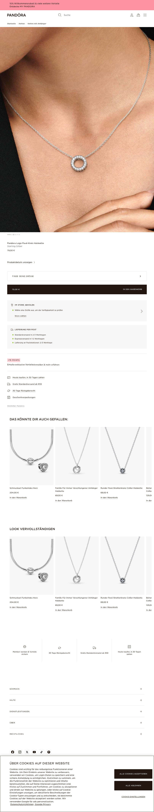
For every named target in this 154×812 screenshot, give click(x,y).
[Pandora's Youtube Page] (34, 752)
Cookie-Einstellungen (133, 797)
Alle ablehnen (133, 785)
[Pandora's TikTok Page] (41, 752)
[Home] (16, 15)
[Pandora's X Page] (27, 752)
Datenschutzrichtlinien (22, 804)
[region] (77, 784)
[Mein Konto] (131, 15)
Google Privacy (42, 804)
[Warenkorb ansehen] (138, 15)
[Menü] (145, 15)
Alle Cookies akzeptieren (133, 774)
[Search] (59, 15)
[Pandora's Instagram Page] (20, 752)
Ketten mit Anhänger (37, 24)
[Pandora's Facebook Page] (13, 752)
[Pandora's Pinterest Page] (49, 752)
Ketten (22, 24)
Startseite (11, 24)
